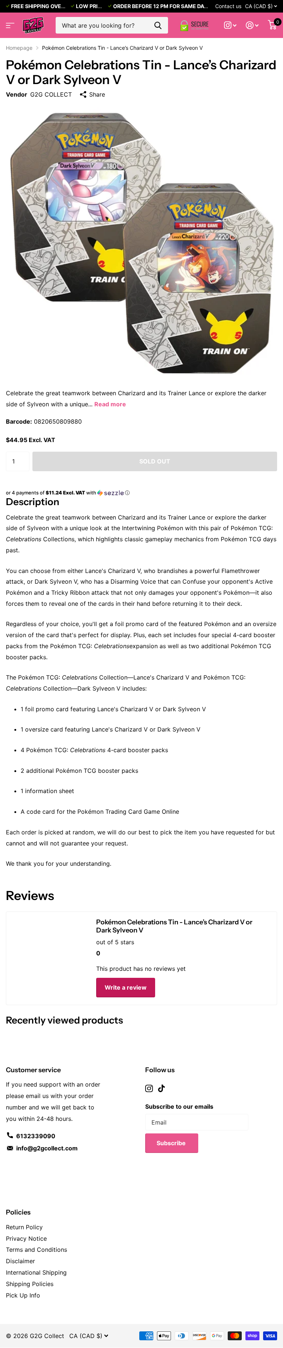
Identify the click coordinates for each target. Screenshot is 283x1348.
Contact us (228, 6)
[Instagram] (149, 1088)
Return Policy (24, 1227)
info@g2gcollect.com (47, 1148)
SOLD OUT (154, 461)
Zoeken (158, 25)
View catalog (9, 23)
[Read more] (230, 25)
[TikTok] (161, 1088)
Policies (18, 1212)
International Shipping (36, 1272)
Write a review (126, 987)
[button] (141, 492)
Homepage (19, 48)
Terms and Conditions (36, 1249)
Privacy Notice (26, 1238)
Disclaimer (20, 1261)
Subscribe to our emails (179, 1106)
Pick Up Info (23, 1295)
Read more (110, 404)
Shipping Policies (29, 1284)
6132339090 (35, 1136)
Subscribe (172, 1143)
